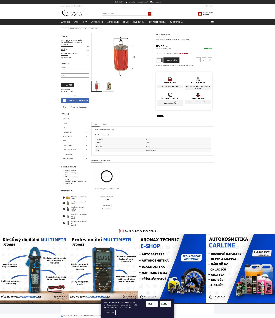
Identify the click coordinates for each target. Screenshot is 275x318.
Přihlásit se (67, 85)
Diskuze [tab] (104, 124)
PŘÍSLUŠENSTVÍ (68, 158)
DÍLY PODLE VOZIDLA (69, 150)
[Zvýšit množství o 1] (162, 59)
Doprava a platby (70, 173)
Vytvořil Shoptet (67, 315)
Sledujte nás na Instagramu (140, 231)
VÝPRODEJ (66, 119)
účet (79, 6)
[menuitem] (65, 22)
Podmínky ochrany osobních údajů (76, 181)
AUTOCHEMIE (67, 136)
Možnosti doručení (181, 54)
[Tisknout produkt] (198, 59)
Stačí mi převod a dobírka (69, 53)
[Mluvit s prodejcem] (204, 59)
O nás (67, 179)
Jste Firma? (69, 183)
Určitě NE (64, 49)
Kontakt (67, 175)
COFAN (65, 141)
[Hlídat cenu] (210, 59)
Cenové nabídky (70, 171)
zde (129, 307)
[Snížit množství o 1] (162, 61)
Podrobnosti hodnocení (171, 40)
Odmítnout (152, 304)
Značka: (185, 40)
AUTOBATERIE (67, 132)
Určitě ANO (64, 45)
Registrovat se (65, 6)
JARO (65, 123)
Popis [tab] (95, 124)
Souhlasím (165, 304)
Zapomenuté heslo (67, 92)
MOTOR (148, 139)
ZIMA (64, 128)
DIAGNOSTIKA (67, 145)
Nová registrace (66, 89)
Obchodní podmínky (71, 177)
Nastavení (110, 313)
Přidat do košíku (171, 60)
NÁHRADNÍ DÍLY (67, 154)
